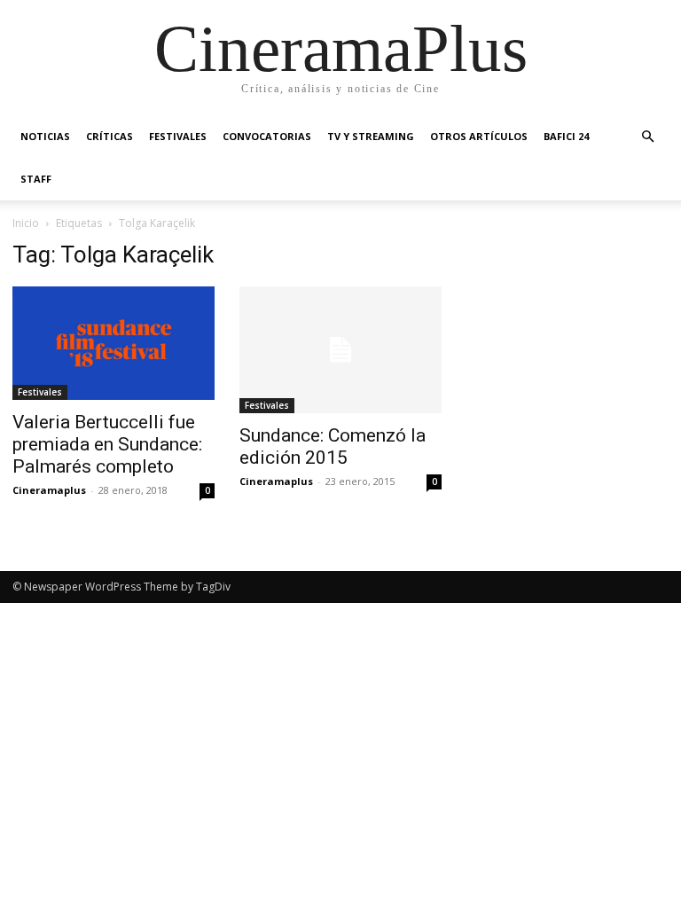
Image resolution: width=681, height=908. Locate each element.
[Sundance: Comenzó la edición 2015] (340, 349)
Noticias (45, 136)
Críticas (109, 136)
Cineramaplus (49, 490)
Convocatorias (267, 136)
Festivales (178, 136)
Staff (35, 178)
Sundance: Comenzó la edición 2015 (332, 446)
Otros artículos (479, 136)
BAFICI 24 (566, 136)
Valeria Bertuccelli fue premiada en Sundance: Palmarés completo (107, 444)
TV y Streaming (370, 136)
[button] (647, 137)
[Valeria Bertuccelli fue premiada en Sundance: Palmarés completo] (113, 343)
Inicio (25, 223)
